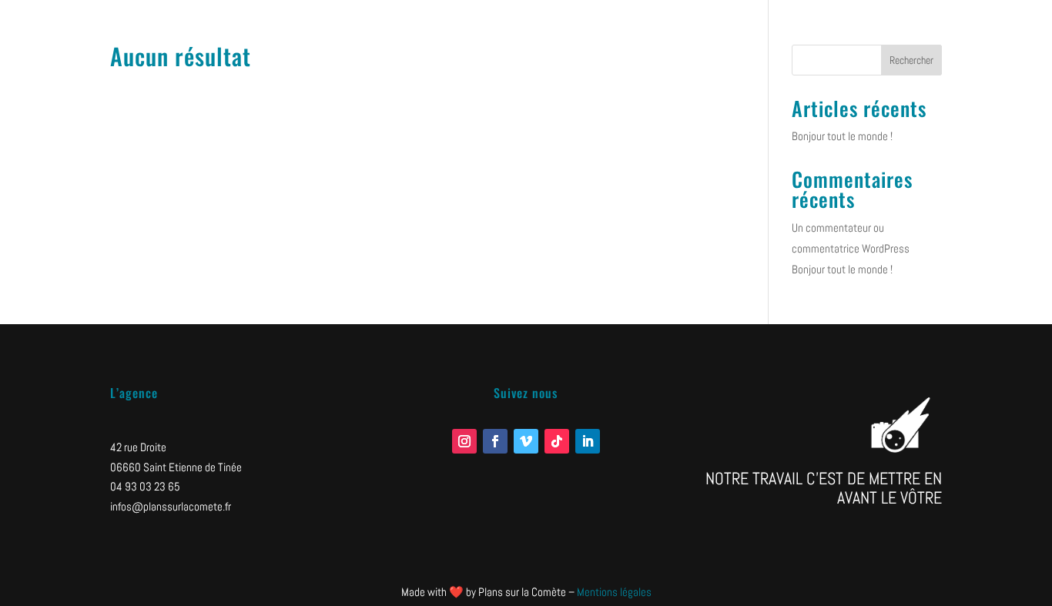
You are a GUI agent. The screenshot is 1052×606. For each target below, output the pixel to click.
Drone (873, 29)
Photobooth (924, 29)
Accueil (752, 29)
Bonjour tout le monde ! (842, 136)
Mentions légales (614, 591)
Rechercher (911, 60)
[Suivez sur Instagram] (464, 441)
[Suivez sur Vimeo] (526, 441)
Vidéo (794, 29)
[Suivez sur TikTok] (556, 441)
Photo (833, 29)
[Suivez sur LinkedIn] (587, 441)
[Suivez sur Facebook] (495, 441)
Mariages (982, 29)
